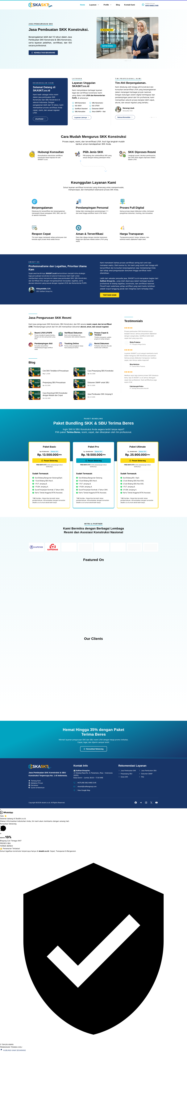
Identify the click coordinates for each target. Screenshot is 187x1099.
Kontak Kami (129, 5)
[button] (93, 852)
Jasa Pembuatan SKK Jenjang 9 (100, 394)
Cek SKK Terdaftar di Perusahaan (56, 371)
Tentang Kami (109, 295)
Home (82, 5)
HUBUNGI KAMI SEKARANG (14, 1075)
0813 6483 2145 (151, 6)
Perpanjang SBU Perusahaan (54, 382)
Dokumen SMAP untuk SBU (98, 382)
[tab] (124, 60)
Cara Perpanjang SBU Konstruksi (100, 371)
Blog (118, 5)
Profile (106, 5)
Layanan (92, 5)
